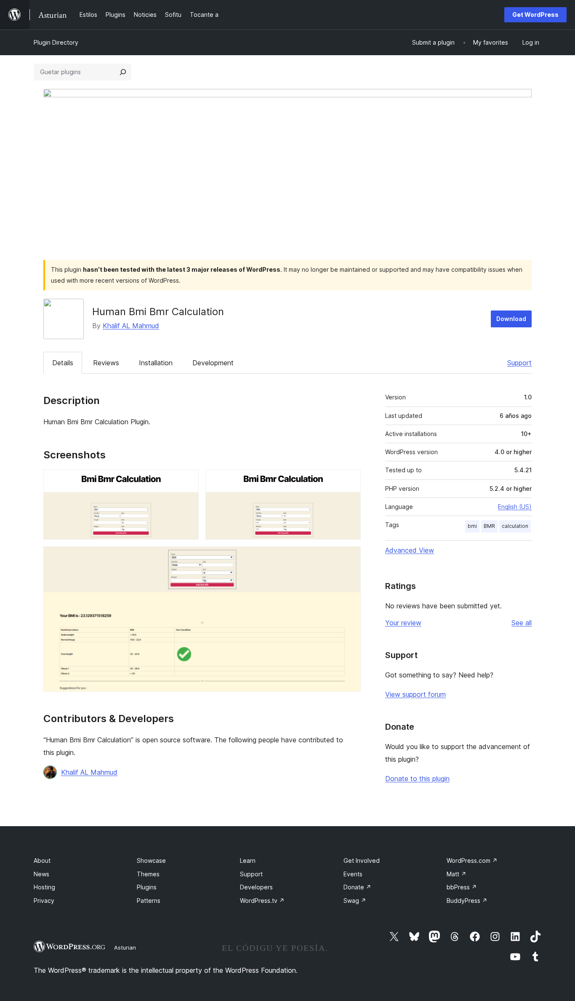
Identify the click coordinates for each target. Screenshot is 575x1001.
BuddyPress (467, 900)
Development (213, 363)
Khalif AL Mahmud (131, 325)
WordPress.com (472, 860)
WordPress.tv (262, 900)
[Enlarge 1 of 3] (187, 481)
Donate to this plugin (417, 778)
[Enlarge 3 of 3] (349, 558)
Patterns (148, 900)
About (42, 860)
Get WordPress (535, 14)
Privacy (44, 900)
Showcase (151, 860)
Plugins (147, 887)
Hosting (44, 887)
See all (521, 622)
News (41, 874)
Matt (456, 874)
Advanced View (409, 550)
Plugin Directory (56, 42)
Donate (357, 887)
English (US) (515, 506)
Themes (148, 874)
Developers (256, 887)
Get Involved (361, 860)
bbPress (462, 887)
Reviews (106, 363)
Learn (248, 860)
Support (519, 363)
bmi (472, 526)
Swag (354, 900)
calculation (515, 526)
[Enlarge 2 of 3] (349, 481)
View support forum (415, 694)
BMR (489, 526)
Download (511, 318)
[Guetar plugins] (122, 72)
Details (62, 363)
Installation (156, 363)
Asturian (125, 947)
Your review (403, 622)
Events (352, 874)
